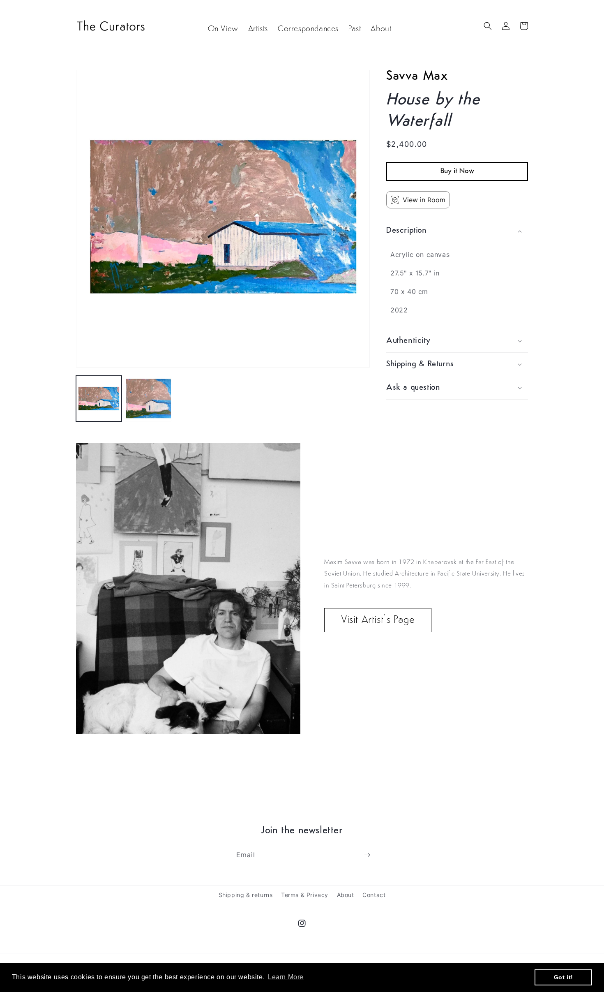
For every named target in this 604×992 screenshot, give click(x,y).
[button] (488, 26)
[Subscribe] (367, 855)
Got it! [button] (563, 977)
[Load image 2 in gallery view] (148, 398)
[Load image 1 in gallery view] (99, 398)
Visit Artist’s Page (378, 620)
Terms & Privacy (304, 894)
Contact (373, 894)
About (345, 894)
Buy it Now (457, 172)
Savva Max (416, 76)
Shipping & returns (246, 894)
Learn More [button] (286, 977)
